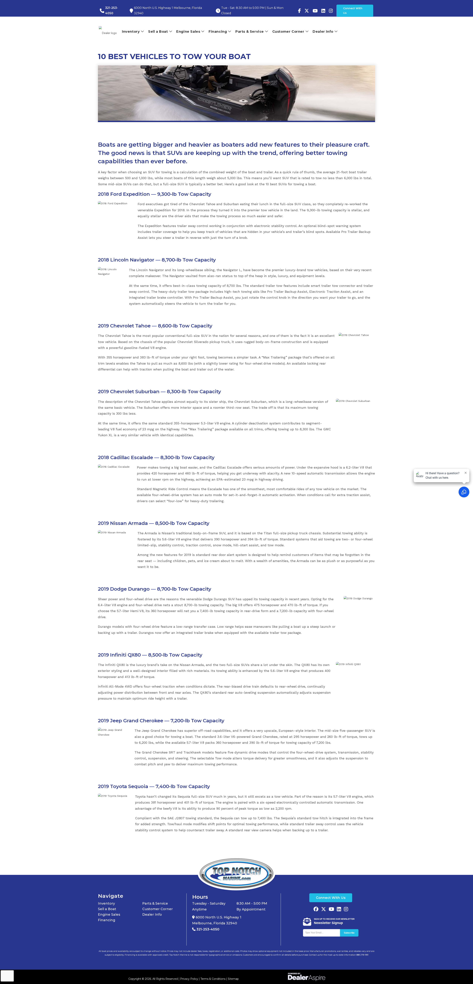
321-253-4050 (207, 929)
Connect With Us (352, 11)
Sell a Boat (107, 909)
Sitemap (233, 978)
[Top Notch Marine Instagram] (331, 11)
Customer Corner (157, 909)
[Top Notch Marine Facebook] (299, 11)
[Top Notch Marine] (306, 11)
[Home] (236, 873)
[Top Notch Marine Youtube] (315, 11)
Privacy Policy (189, 978)
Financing (106, 920)
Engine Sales (109, 915)
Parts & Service (155, 903)
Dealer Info (152, 915)
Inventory (106, 903)
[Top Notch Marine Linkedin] (339, 909)
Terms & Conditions (212, 978)
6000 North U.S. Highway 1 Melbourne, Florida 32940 (216, 920)
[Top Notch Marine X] (323, 909)
